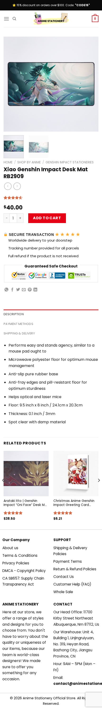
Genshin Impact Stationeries (70, 162)
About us (10, 547)
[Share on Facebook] (12, 290)
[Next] (90, 84)
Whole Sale (63, 591)
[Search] (14, 18)
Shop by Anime (29, 162)
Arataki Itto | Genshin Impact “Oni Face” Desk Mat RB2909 (26, 503)
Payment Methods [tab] (18, 324)
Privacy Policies (15, 563)
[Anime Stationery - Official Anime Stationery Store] (51, 18)
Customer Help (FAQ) (72, 584)
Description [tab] (14, 314)
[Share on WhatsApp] (6, 290)
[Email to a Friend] (24, 290)
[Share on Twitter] (18, 290)
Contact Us (63, 576)
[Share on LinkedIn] (35, 290)
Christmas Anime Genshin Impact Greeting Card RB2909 (73, 503)
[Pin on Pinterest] (30, 290)
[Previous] (11, 84)
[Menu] (6, 18)
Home (8, 162)
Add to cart (47, 218)
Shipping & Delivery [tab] (19, 333)
